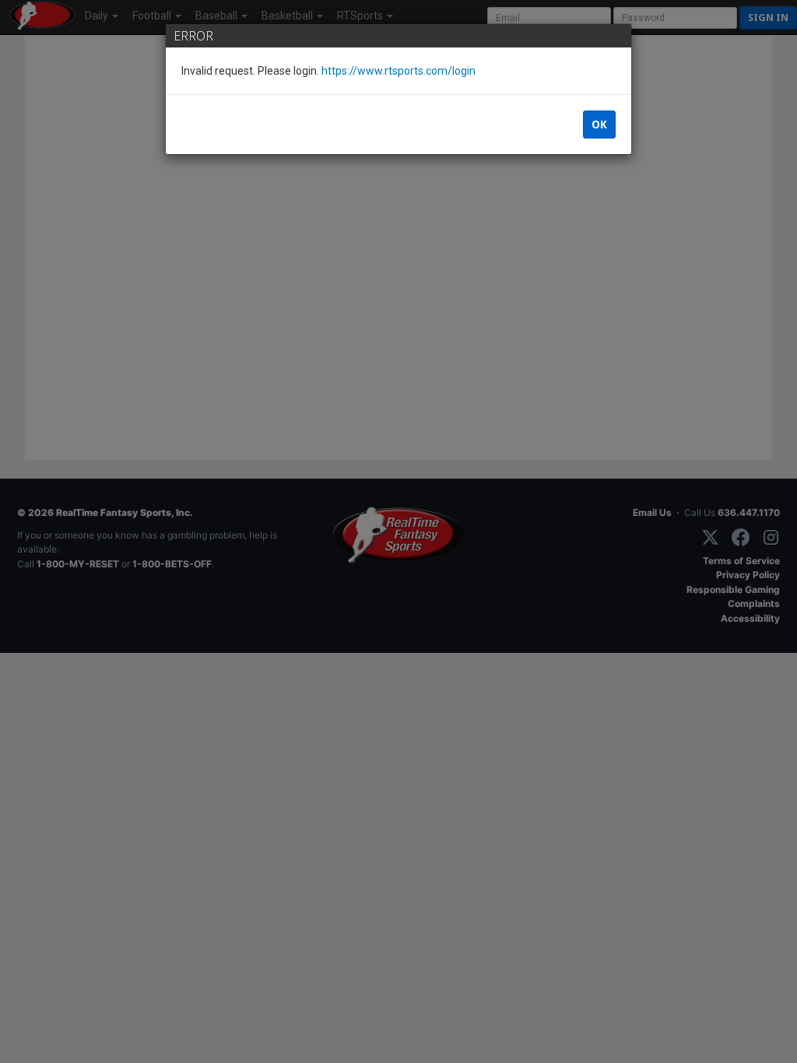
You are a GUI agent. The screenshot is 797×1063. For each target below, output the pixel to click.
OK (599, 124)
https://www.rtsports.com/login (398, 71)
